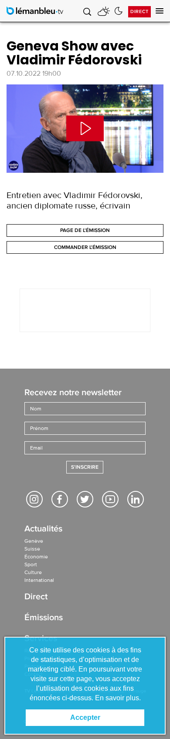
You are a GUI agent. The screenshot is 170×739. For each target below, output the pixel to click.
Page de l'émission (85, 230)
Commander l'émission (85, 247)
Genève (33, 540)
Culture (33, 572)
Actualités (43, 529)
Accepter (85, 717)
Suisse (32, 548)
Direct (139, 11)
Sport (30, 564)
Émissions (43, 618)
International (39, 580)
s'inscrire (85, 467)
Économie (36, 556)
